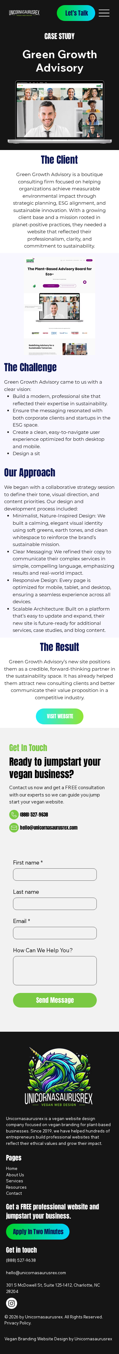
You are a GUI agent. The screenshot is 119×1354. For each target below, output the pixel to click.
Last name (26, 891)
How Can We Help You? (43, 950)
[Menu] (103, 13)
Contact (14, 1193)
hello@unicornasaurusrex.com (48, 827)
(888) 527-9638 (21, 1260)
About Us (15, 1174)
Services (14, 1180)
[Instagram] (11, 1303)
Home (11, 1168)
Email (21, 921)
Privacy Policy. (17, 1322)
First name (28, 862)
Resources (16, 1187)
